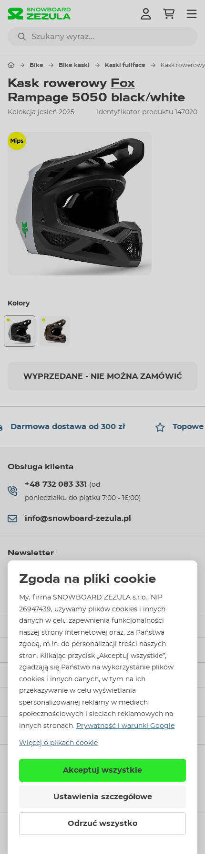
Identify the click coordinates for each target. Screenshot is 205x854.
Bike (36, 65)
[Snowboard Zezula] (39, 14)
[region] (102, 203)
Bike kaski (74, 65)
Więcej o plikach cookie (58, 743)
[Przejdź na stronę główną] (11, 65)
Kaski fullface (125, 65)
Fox (123, 83)
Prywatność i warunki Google (125, 726)
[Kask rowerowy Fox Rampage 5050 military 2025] (55, 331)
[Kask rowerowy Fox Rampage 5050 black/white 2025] (19, 331)
